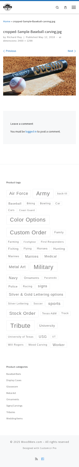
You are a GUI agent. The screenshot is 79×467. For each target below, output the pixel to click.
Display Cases (13, 380)
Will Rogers (16, 344)
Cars (11, 210)
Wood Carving (37, 344)
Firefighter (30, 242)
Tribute (20, 325)
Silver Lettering (18, 303)
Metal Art (17, 267)
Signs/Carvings (14, 405)
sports (54, 303)
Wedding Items (14, 418)
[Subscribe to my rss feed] (36, 459)
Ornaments (31, 277)
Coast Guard (27, 210)
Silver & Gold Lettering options (36, 294)
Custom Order (28, 232)
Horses (42, 248)
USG (43, 336)
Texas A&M (49, 313)
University (47, 325)
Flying (28, 248)
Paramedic (50, 278)
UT (54, 336)
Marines (13, 256)
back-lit (62, 193)
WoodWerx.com (31, 442)
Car (57, 203)
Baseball (14, 203)
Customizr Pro (48, 448)
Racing (27, 286)
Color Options (28, 219)
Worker (59, 345)
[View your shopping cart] (65, 7)
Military (44, 267)
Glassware (12, 386)
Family (59, 232)
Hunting (59, 248)
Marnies (32, 256)
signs (42, 286)
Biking (31, 203)
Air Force (18, 193)
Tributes (10, 412)
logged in (31, 131)
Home (6, 21)
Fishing (13, 248)
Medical (50, 256)
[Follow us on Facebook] (42, 459)
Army (43, 193)
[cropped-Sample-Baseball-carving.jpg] (39, 76)
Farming (13, 241)
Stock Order (22, 313)
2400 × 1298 (25, 40)
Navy (13, 278)
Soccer (38, 303)
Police (13, 286)
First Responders (52, 241)
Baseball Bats (13, 373)
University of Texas (20, 336)
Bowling (45, 203)
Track (65, 313)
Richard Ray (14, 37)
